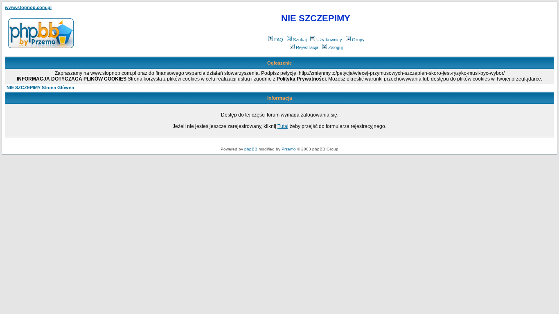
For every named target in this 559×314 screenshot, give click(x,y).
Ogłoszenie (279, 63)
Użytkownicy (329, 39)
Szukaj (300, 39)
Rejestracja (307, 47)
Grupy (358, 39)
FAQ (278, 39)
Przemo (289, 149)
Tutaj (283, 126)
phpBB (250, 149)
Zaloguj (335, 47)
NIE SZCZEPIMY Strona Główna (40, 87)
